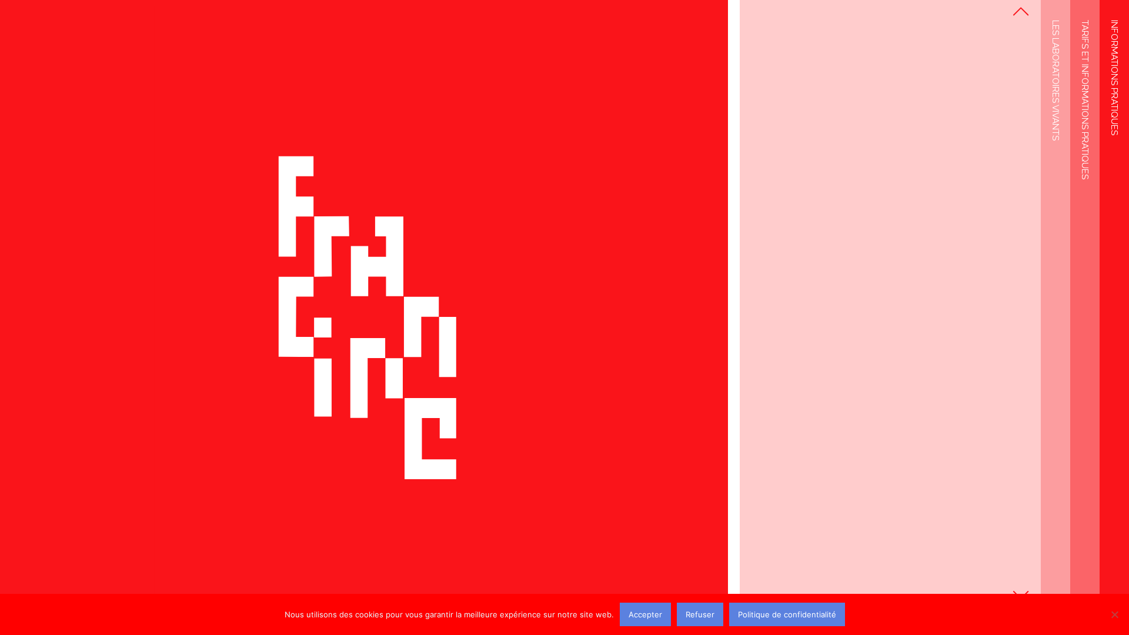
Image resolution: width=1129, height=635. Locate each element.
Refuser (700, 614)
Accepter (645, 614)
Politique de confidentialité (787, 614)
